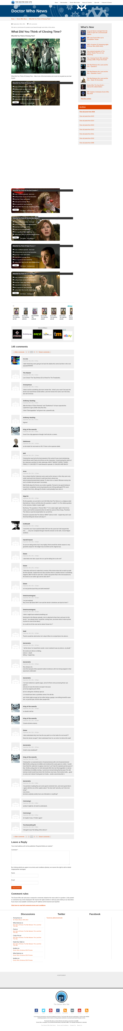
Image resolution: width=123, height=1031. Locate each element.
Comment (14, 849)
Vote (15, 102)
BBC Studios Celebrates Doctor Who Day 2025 (98, 92)
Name (13, 873)
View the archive (86, 99)
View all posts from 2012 (86, 129)
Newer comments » (44, 352)
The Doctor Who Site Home (48, 1025)
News (56, 2)
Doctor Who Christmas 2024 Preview (23, 950)
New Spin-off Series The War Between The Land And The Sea (27, 925)
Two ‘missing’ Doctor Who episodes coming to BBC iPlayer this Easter (97, 58)
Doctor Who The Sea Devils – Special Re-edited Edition (96, 86)
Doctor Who (75, 2)
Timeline (87, 2)
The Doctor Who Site (61, 1004)
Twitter (43, 1012)
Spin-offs (96, 2)
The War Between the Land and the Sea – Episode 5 (97, 65)
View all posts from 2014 (86, 120)
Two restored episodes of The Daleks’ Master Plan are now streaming (96, 53)
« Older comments (19, 352)
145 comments (33, 24)
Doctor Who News (22, 19)
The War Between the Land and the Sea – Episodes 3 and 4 (97, 72)
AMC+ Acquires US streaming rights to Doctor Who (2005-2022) (97, 45)
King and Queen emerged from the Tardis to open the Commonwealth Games (97, 32)
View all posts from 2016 (87, 111)
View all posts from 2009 (86, 143)
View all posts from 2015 (86, 116)
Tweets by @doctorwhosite (55, 918)
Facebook (36, 1012)
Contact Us (73, 1025)
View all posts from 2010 (86, 138)
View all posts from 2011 (86, 134)
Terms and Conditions (63, 1025)
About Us (79, 1025)
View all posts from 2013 (86, 125)
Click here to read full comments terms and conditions (28, 905)
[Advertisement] (61, 981)
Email (13, 880)
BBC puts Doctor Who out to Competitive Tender (95, 38)
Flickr (72, 1012)
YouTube (79, 1012)
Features (107, 2)
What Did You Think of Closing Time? (40, 19)
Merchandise (63, 2)
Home (13, 19)
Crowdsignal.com (31, 103)
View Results (23, 103)
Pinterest (51, 1012)
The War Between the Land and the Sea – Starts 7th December (97, 79)
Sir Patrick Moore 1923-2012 (20, 919)
